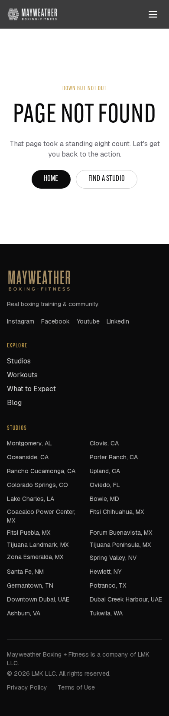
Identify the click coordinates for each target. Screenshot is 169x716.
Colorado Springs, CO (37, 485)
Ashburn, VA (23, 613)
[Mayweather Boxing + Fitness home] (32, 14)
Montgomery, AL (29, 443)
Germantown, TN (30, 585)
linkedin (118, 321)
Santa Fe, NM (25, 571)
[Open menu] (153, 14)
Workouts (22, 374)
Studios (19, 361)
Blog (14, 402)
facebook (55, 321)
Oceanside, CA (28, 457)
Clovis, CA (104, 443)
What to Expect (31, 388)
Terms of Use (76, 687)
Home (51, 179)
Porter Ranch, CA (114, 457)
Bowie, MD (104, 499)
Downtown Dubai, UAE (38, 599)
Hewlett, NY (105, 571)
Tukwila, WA (106, 613)
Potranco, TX (108, 585)
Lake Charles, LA (30, 499)
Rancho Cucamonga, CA (41, 471)
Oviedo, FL (105, 485)
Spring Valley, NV (113, 558)
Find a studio (106, 179)
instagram (20, 321)
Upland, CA (105, 471)
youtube (88, 321)
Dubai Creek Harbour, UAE (126, 599)
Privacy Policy (27, 687)
